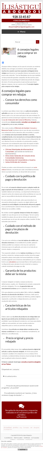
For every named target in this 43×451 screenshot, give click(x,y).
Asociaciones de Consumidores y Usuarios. (20, 160)
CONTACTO (28, 440)
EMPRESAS (27, 438)
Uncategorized (8, 429)
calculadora (12, 262)
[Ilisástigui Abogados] (21, 4)
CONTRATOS (20, 440)
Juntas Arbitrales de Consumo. (16, 162)
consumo (16, 369)
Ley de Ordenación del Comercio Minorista (17, 120)
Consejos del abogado (31, 427)
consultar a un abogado (29, 122)
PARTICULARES (18, 438)
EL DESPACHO (8, 438)
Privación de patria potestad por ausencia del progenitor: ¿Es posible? (20, 387)
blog (21, 427)
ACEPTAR (22, 449)
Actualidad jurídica (11, 376)
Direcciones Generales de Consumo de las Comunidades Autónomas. (20, 157)
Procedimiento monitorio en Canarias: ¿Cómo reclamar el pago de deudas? (19, 394)
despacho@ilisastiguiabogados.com (21, 27)
